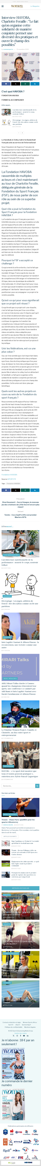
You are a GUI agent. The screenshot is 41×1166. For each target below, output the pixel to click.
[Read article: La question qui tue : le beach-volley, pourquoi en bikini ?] (20, 906)
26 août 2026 (19, 825)
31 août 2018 (8, 946)
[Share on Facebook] (6, 83)
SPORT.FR (12, 479)
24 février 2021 (8, 976)
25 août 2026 (16, 879)
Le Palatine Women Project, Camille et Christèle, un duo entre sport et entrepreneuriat (19, 732)
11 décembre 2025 (8, 779)
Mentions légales (30, 1027)
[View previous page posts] (18, 132)
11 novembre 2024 (23, 49)
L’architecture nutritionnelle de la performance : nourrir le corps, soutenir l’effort (24, 112)
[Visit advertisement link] (20, 1163)
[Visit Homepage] (17, 6)
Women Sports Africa (30, 1022)
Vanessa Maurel (8, 825)
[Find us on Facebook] (20, 1036)
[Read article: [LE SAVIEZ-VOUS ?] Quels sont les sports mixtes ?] (20, 935)
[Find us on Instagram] (17, 1036)
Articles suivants (11, 836)
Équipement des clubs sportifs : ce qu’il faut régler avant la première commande (25, 864)
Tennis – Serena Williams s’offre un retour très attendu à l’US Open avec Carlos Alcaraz (25, 852)
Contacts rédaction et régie (12, 1022)
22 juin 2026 (17, 126)
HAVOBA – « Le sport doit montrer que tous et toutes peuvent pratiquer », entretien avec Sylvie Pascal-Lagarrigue (20, 774)
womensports (8, 49)
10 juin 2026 (6, 650)
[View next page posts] (22, 132)
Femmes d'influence (11, 953)
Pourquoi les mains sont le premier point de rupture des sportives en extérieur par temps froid (24, 875)
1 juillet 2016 (8, 1005)
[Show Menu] (3, 6)
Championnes (9, 725)
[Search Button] (37, 786)
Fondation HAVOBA (9, 475)
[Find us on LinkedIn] (27, 1036)
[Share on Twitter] (15, 83)
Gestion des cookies (21, 1033)
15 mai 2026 (6, 697)
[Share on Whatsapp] (25, 83)
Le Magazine (34, 6)
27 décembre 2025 (8, 738)
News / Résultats (10, 678)
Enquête (7, 895)
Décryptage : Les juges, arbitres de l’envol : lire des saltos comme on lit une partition (25, 122)
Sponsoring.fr (26, 1025)
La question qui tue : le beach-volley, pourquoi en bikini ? (20, 913)
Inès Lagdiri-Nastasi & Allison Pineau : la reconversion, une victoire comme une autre (20, 645)
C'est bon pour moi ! (11, 555)
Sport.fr (10, 1025)
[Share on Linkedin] (34, 83)
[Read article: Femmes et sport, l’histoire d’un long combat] (20, 993)
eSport (17, 1025)
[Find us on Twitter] (13, 1036)
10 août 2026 (18, 116)
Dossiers (7, 596)
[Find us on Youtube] (24, 1036)
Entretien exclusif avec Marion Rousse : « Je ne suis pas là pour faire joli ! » (20, 970)
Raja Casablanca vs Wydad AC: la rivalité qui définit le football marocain (25, 842)
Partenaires (8, 766)
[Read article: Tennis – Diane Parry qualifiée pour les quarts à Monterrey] (20, 807)
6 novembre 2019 (9, 917)
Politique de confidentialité (13, 1027)
